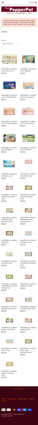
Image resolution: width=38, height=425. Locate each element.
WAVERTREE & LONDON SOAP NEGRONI (28, 70)
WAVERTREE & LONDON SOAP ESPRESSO (9, 149)
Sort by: (3, 40)
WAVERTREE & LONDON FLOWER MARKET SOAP (28, 308)
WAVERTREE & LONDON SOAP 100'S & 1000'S (28, 122)
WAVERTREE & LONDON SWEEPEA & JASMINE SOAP (9, 197)
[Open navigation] (2, 2)
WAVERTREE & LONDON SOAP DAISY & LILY (9, 70)
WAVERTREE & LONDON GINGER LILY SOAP (28, 285)
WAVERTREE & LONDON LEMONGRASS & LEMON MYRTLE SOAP (9, 286)
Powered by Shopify (6, 416)
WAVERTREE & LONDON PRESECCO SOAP (9, 175)
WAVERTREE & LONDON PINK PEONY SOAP (28, 175)
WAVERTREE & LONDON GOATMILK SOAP (9, 262)
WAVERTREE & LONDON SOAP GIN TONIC (28, 149)
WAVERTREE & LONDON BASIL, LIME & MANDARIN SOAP (28, 350)
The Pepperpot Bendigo (18, 414)
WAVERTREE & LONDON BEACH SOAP (9, 349)
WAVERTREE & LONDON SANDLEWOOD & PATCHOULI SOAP (9, 220)
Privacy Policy (12, 399)
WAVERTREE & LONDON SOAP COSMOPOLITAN (9, 96)
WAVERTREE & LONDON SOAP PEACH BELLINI (28, 96)
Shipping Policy (22, 399)
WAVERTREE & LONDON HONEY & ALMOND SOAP (9, 373)
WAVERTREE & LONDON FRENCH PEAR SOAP (9, 329)
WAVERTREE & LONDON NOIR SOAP (9, 241)
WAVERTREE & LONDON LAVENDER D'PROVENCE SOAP (28, 263)
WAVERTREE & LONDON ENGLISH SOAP (28, 329)
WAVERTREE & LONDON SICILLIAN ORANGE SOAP (28, 197)
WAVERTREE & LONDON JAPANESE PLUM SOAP (9, 308)
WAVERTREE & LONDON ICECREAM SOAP (28, 241)
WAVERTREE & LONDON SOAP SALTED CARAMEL (9, 122)
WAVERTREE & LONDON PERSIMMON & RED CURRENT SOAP (28, 220)
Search (3, 399)
